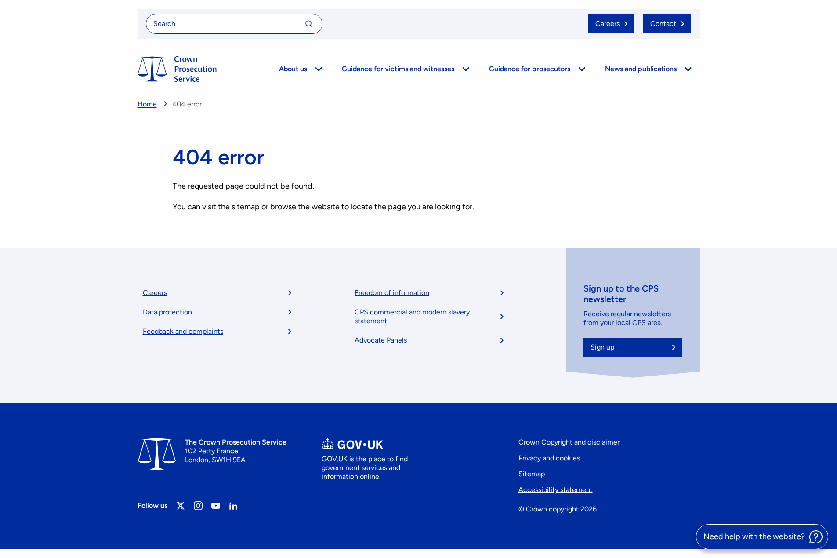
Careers (155, 292)
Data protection (167, 312)
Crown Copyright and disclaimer (569, 442)
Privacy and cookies (549, 458)
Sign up (602, 347)
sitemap (246, 207)
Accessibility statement (555, 489)
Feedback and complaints (183, 331)
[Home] (177, 69)
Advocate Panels (381, 340)
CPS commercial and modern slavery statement (412, 316)
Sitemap (531, 474)
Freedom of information (392, 292)
